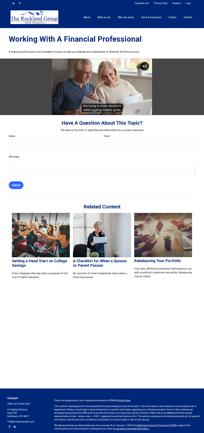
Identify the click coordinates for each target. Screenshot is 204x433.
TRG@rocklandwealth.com (20, 421)
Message (14, 156)
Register (176, 3)
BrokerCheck (124, 400)
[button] (86, 17)
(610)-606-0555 (22, 404)
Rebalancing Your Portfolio (157, 261)
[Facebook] (20, 3)
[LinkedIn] (14, 3)
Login (188, 3)
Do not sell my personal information (131, 428)
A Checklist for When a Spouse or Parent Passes (100, 263)
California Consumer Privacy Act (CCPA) (156, 425)
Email (107, 136)
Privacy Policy (161, 3)
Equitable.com (142, 3)
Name (12, 136)
